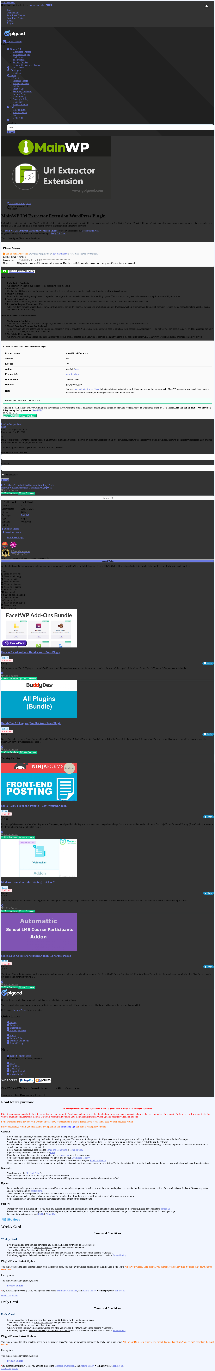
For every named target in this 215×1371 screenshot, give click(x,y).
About (12, 75)
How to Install (19, 110)
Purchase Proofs (20, 81)
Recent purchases (21, 83)
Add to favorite (12, 413)
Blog (9, 10)
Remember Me (11, 474)
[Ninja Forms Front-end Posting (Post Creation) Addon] (39, 800)
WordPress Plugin (15, 537)
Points (16, 86)
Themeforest (18, 59)
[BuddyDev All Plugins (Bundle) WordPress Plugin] (39, 717)
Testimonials (13, 12)
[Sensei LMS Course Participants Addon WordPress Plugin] (39, 950)
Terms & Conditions (22, 91)
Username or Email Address (14, 452)
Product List (18, 88)
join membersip (60, 253)
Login (10, 20)
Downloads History (81, 1157)
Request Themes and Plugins (26, 65)
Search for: (12, 123)
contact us (64, 1155)
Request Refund (20, 104)
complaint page (68, 1126)
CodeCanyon (19, 57)
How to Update (20, 112)
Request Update (107, 561)
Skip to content (8, 2)
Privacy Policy (19, 94)
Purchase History (98, 1160)
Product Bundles (20, 62)
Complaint (18, 102)
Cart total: (14, 41)
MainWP (25, 515)
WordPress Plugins (15, 18)
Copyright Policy (21, 99)
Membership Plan (90, 230)
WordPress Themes (16, 15)
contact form (36, 1191)
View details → (72, 374)
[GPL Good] (22, 35)
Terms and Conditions (57, 1150)
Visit (77, 369)
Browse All (15, 49)
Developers (15, 70)
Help (12, 107)
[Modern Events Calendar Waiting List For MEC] (39, 876)
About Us (50, 1214)
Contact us (18, 117)
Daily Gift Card (58, 233)
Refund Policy (19, 96)
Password (5, 463)
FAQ (52, 1152)
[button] (11, 424)
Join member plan (37, 5)
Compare (17, 73)
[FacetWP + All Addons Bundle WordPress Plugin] (39, 646)
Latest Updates (16, 67)
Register (11, 23)
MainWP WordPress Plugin (87, 389)
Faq (14, 115)
